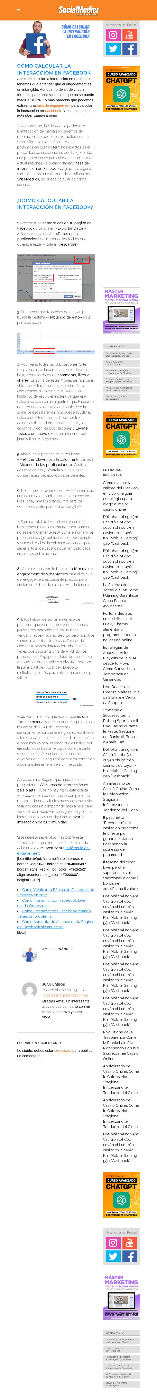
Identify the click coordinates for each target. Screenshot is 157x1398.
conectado (62, 1051)
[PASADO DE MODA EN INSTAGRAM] (121, 391)
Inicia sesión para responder (65, 995)
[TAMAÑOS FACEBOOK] (121, 383)
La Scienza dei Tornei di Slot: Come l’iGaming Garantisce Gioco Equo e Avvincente (120, 595)
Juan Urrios (53, 984)
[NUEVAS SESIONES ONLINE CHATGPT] (121, 111)
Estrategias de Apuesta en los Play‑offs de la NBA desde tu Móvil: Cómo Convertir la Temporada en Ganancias (119, 663)
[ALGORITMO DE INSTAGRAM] (121, 400)
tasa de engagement (53, 105)
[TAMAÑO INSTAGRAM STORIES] (121, 357)
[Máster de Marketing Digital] (121, 332)
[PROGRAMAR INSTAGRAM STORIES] (121, 374)
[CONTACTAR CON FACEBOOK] (121, 366)
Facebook (53, 111)
